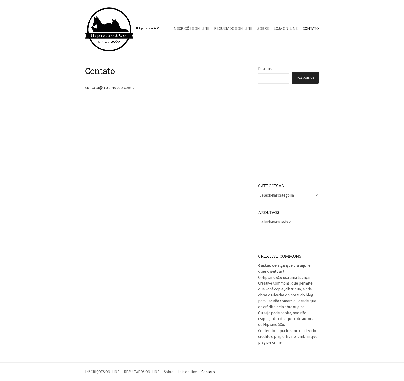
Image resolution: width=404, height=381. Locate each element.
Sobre (263, 28)
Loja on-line (286, 28)
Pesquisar (266, 68)
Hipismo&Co (149, 28)
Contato (311, 28)
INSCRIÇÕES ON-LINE (191, 28)
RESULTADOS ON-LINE (233, 28)
